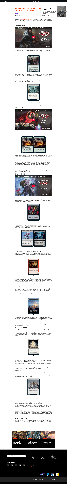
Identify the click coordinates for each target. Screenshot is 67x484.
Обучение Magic (29, 1)
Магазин (34, 1)
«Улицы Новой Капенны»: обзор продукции (48, 443)
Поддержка (43, 458)
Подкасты (32, 458)
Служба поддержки (29, 479)
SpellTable (53, 462)
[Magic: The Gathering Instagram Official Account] (24, 465)
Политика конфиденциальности (22, 479)
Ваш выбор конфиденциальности (47, 479)
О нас (42, 455)
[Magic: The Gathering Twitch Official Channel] (12, 465)
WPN (42, 459)
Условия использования (9, 479)
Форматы (32, 456)
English (47, 15)
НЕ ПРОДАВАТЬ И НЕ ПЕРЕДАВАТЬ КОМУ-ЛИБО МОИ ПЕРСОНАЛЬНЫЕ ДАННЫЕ (40, 479)
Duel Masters (33, 468)
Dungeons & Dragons (34, 467)
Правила (32, 457)
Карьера (42, 457)
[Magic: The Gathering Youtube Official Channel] (20, 465)
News (16, 5)
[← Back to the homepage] (4, 1)
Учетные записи (62, 1)
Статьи (39, 1)
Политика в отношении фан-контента (35, 480)
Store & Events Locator (55, 458)
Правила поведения (15, 479)
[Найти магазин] (25, 456)
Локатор (52, 1)
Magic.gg (52, 457)
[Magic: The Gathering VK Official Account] (8, 465)
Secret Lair (53, 461)
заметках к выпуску (27, 324)
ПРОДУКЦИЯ (11, 1)
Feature (18, 5)
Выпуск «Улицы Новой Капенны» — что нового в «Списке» (33, 443)
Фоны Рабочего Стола (35, 459)
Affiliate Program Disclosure (44, 462)
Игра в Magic (22, 1)
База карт (56, 1)
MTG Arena (16, 1)
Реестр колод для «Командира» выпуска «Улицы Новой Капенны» (19, 443)
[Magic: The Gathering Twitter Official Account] (16, 465)
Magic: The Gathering (55, 455)
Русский (43, 15)
